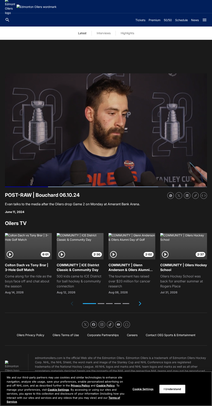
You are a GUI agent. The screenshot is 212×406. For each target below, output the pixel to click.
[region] (106, 388)
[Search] (7, 19)
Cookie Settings (58, 389)
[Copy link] (195, 195)
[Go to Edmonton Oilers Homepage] (37, 7)
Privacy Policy (80, 385)
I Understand (172, 388)
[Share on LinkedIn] (187, 195)
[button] (89, 303)
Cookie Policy (105, 385)
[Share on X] (179, 195)
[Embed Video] (203, 195)
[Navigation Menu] (204, 19)
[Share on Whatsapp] (170, 195)
